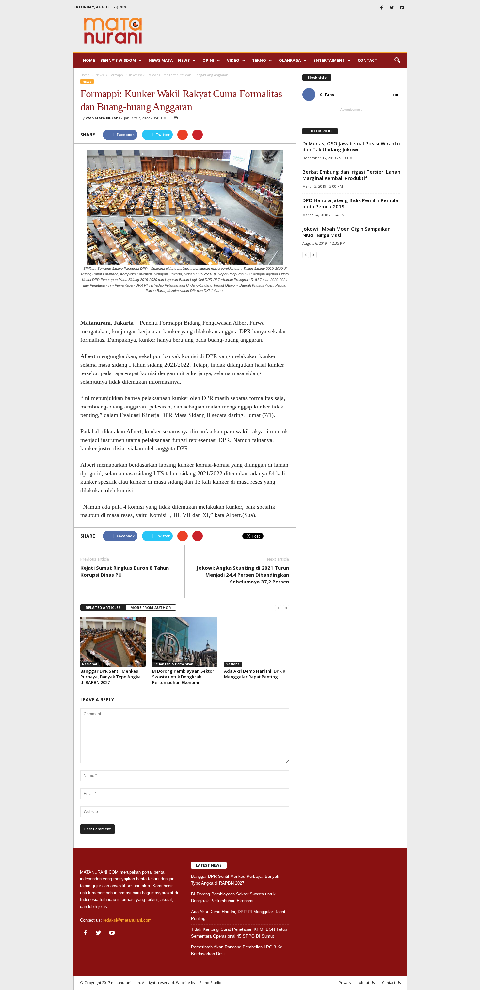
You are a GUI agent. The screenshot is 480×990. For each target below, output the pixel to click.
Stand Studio (210, 982)
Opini (208, 60)
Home (89, 60)
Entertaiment (329, 60)
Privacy (345, 982)
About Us (367, 982)
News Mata (161, 60)
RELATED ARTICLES (103, 607)
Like (396, 94)
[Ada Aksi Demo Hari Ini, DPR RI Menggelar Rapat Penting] (256, 642)
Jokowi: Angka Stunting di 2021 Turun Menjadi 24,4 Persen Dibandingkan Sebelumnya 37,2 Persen (243, 574)
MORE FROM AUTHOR (150, 607)
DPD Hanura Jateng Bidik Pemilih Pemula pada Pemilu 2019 (350, 203)
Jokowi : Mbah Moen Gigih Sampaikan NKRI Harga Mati (346, 231)
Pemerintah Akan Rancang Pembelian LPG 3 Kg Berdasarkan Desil (236, 950)
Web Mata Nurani (103, 117)
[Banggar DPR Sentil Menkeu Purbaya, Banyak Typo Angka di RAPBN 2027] (113, 642)
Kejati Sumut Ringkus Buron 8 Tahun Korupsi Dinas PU (124, 571)
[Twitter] (392, 8)
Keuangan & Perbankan (173, 664)
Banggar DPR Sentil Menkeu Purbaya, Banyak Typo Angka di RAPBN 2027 (110, 676)
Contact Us (391, 982)
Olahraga (290, 60)
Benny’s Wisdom (118, 60)
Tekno (259, 60)
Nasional (89, 664)
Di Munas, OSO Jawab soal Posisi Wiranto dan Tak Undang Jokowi (351, 146)
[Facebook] (382, 8)
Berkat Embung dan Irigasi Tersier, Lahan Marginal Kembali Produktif (351, 174)
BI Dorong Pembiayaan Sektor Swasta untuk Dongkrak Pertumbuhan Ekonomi (183, 676)
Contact (367, 60)
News (184, 60)
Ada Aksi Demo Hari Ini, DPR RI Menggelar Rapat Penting (255, 674)
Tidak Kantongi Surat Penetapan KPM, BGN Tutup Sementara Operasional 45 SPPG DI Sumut (239, 933)
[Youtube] (402, 8)
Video (233, 60)
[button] (397, 60)
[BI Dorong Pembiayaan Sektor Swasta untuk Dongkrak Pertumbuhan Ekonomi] (184, 642)
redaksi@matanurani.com (127, 920)
